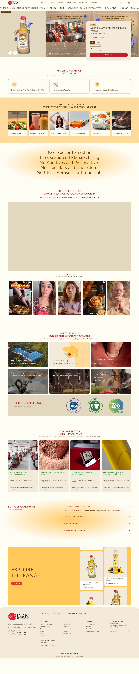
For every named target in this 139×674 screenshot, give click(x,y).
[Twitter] (25, 632)
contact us (80, 197)
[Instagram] (15, 632)
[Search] (121, 2)
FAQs (41, 633)
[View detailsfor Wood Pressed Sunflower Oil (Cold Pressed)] (91, 553)
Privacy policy (11, 654)
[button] (129, 2)
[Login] (125, 2)
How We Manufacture (46, 624)
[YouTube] (20, 632)
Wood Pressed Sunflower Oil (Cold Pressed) (89, 571)
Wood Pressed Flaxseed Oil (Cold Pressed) (108, 29)
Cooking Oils (66, 624)
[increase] (99, 48)
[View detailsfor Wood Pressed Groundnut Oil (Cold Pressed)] (91, 593)
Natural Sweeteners (68, 629)
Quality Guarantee (45, 626)
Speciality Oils (67, 633)
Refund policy (36, 654)
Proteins (65, 631)
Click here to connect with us (48, 645)
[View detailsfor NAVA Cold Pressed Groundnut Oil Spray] (115, 599)
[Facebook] (10, 632)
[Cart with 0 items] (129, 2)
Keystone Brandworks (79, 656)
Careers (42, 635)
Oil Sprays (66, 626)
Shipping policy (28, 654)
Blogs (41, 629)
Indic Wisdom (66, 656)
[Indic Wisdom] (13, 3)
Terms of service (19, 654)
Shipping (92, 39)
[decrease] (92, 48)
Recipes (42, 631)
